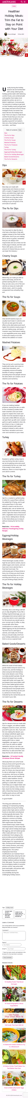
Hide (19, 130)
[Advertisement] (14, 71)
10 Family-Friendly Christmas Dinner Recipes (12, 757)
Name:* (4, 942)
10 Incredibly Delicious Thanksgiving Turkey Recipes (12, 529)
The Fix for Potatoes (10, 145)
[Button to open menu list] (24, 2)
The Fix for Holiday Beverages (14, 154)
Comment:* (5, 930)
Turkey (6, 147)
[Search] (22, 1)
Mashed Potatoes (10, 142)
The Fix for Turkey (10, 150)
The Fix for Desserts (10, 159)
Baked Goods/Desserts (11, 157)
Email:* (4, 949)
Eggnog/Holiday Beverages (13, 152)
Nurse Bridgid (12, 34)
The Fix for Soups (10, 140)
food (14, 6)
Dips (5, 133)
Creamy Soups (9, 138)
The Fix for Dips (9, 135)
